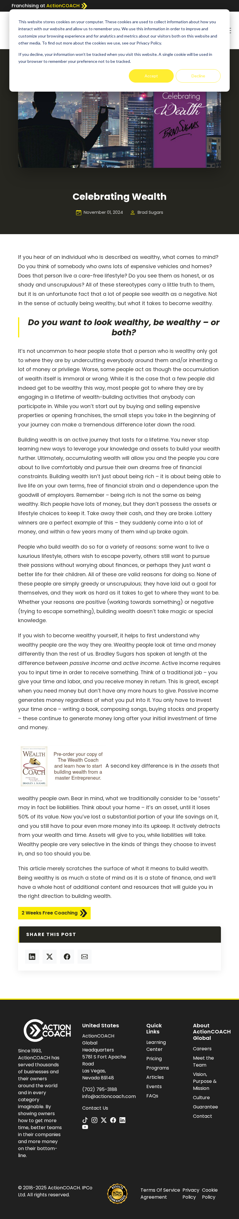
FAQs (152, 1095)
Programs (157, 1068)
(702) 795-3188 (99, 1089)
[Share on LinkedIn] (32, 957)
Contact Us (95, 1108)
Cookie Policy (210, 1193)
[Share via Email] (85, 957)
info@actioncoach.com (109, 1096)
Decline (198, 75)
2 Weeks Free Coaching (50, 913)
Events (154, 1086)
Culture (201, 1097)
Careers (202, 1048)
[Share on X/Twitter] (50, 957)
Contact (202, 1116)
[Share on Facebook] (67, 957)
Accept (151, 75)
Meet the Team (203, 1061)
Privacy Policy (190, 1193)
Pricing (154, 1058)
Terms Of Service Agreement (160, 1193)
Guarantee (205, 1107)
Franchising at (46, 5)
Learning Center (156, 1046)
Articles (155, 1077)
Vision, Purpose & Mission (205, 1081)
